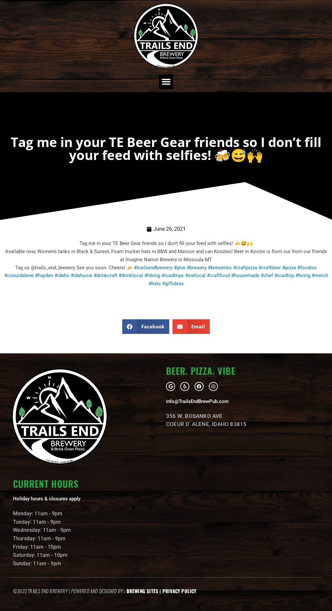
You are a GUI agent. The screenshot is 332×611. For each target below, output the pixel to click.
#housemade (245, 275)
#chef (267, 275)
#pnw (179, 268)
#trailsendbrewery (153, 268)
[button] (166, 82)
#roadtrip (284, 275)
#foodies (307, 268)
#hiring (302, 275)
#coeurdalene (19, 275)
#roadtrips (172, 275)
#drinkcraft (105, 275)
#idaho (61, 275)
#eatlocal (195, 275)
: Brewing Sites (141, 590)
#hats (154, 284)
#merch (320, 275)
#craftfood (218, 275)
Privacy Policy (179, 590)
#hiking (152, 275)
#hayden (44, 275)
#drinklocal (131, 275)
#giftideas (173, 284)
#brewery (197, 268)
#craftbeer (269, 268)
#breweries (220, 268)
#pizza (289, 268)
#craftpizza (245, 268)
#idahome (81, 275)
